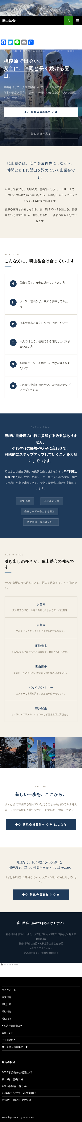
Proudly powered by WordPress (18, 1117)
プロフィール (9, 990)
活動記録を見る (41, 133)
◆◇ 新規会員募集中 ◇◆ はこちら (41, 824)
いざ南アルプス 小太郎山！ (19, 1093)
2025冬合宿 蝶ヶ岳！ (15, 1086)
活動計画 (6, 1004)
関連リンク (7, 1032)
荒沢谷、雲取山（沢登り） (18, 1099)
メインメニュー (77, 20)
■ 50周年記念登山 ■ (12, 1025)
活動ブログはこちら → (41, 948)
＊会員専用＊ (9, 1039)
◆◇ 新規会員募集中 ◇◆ (41, 112)
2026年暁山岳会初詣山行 (17, 1072)
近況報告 (6, 997)
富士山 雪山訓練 (12, 1079)
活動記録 (6, 1018)
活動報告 (6, 1011)
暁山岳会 (9, 20)
